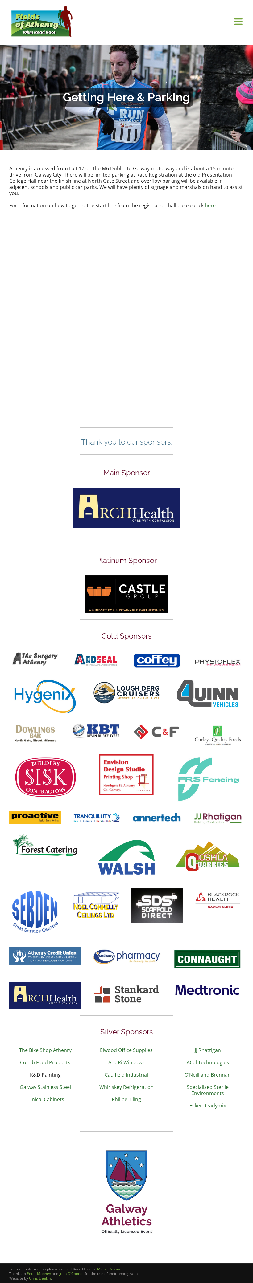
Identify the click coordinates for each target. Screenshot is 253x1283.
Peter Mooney (39, 1273)
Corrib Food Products (45, 1062)
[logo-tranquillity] (96, 813)
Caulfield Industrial (126, 1074)
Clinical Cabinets (45, 1099)
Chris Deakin (40, 1278)
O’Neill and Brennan (208, 1074)
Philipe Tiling (126, 1099)
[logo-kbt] (96, 724)
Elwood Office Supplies (126, 1050)
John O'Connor (71, 1273)
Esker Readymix (207, 1105)
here (210, 205)
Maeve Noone (109, 1269)
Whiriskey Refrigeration (126, 1087)
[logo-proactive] (35, 813)
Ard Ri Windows (126, 1062)
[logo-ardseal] (96, 653)
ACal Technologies (208, 1062)
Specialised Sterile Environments (208, 1090)
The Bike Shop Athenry (45, 1050)
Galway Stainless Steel (45, 1087)
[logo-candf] (157, 724)
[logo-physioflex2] (218, 659)
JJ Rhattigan (208, 1050)
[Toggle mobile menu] (239, 21)
